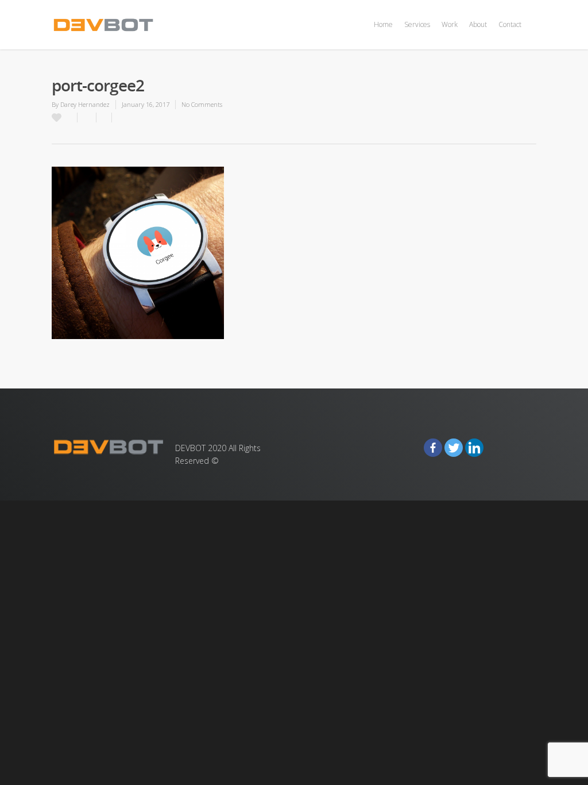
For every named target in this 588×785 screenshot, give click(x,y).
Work (450, 24)
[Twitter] (453, 447)
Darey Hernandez (85, 104)
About (478, 24)
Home (383, 24)
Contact (509, 24)
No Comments (201, 104)
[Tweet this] (104, 117)
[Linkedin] (474, 447)
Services (417, 24)
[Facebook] (433, 447)
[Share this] (87, 117)
